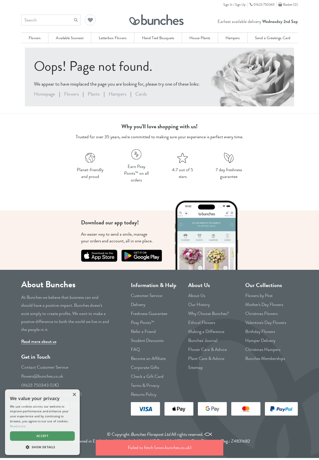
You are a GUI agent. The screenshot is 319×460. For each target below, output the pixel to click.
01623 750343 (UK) (40, 385)
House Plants (199, 38)
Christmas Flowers (261, 313)
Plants (94, 94)
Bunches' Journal (203, 340)
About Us (199, 285)
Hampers (233, 38)
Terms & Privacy (145, 385)
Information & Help (153, 285)
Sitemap (195, 367)
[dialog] (42, 422)
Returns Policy (143, 394)
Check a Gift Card (147, 376)
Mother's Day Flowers (264, 304)
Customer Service (146, 295)
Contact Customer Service (44, 367)
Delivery (138, 304)
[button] (90, 20)
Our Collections (263, 285)
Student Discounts (147, 340)
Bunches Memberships (265, 358)
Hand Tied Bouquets (158, 38)
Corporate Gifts (145, 367)
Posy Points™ (142, 322)
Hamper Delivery (260, 340)
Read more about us (38, 341)
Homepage (44, 94)
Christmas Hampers (262, 349)
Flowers (35, 38)
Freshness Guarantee (149, 313)
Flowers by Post (259, 295)
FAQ (135, 349)
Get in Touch (35, 357)
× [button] (74, 395)
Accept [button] (42, 436)
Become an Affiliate (148, 358)
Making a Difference (206, 331)
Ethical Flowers (201, 322)
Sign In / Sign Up (234, 4)
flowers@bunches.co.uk (42, 376)
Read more (18, 426)
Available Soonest (69, 38)
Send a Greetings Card (272, 38)
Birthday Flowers (260, 331)
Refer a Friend (143, 331)
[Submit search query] (76, 19)
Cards (141, 94)
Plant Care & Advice (206, 358)
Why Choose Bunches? (208, 313)
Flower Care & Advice (207, 349)
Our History (199, 304)
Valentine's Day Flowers (265, 322)
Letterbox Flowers (113, 38)
